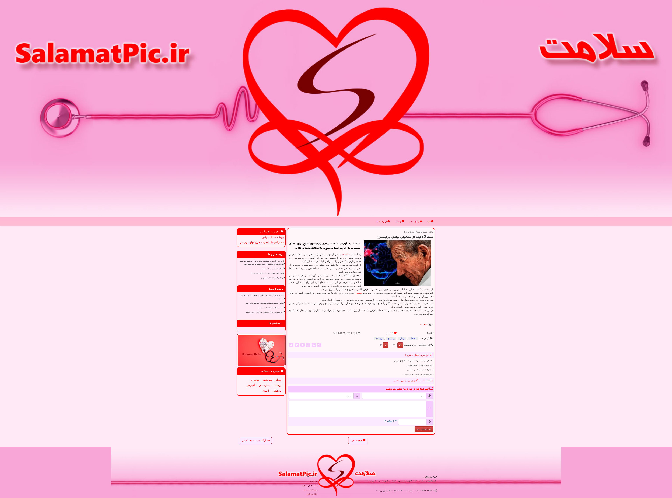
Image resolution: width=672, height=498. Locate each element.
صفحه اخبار (356, 440)
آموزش (250, 385)
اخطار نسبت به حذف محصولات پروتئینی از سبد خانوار (265, 312)
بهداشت (398, 221)
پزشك (277, 385)
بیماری (391, 338)
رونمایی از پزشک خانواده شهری (272, 278)
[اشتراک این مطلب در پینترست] (319, 344)
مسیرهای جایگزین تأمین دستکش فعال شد (417, 374)
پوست (359, 293)
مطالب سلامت (312, 494)
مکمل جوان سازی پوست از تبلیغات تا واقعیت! (267, 273)
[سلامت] (336, 111)
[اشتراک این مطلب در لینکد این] (313, 344)
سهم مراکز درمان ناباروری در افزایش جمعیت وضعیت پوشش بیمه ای (262, 297)
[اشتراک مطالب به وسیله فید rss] (291, 344)
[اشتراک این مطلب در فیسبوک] (302, 344)
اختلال (413, 338)
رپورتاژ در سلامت (310, 490)
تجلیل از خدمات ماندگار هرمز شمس (419, 370)
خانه (429, 221)
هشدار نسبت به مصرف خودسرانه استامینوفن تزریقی (413, 360)
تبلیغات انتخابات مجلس (273, 237)
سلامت (346, 254)
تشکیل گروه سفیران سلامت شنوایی (419, 365)
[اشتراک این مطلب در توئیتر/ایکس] (297, 344)
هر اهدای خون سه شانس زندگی (272, 268)
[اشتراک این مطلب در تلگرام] (308, 344)
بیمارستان (264, 385)
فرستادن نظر (422, 429)
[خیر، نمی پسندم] (385, 345)
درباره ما (313, 481)
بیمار (402, 338)
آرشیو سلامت (414, 221)
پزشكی (277, 390)
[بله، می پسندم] (400, 345)
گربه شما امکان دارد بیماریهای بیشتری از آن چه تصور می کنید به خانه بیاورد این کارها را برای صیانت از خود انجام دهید (262, 262)
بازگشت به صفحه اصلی (254, 440)
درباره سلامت (382, 221)
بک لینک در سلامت (309, 485)
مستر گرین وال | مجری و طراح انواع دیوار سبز (262, 242)
